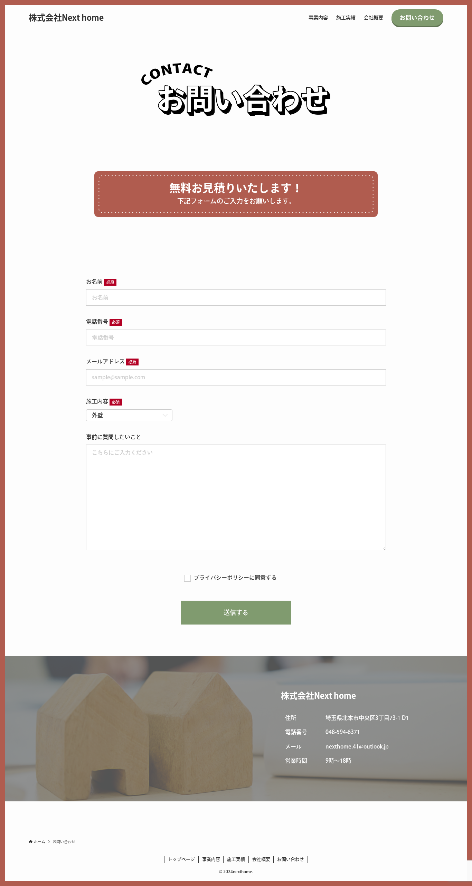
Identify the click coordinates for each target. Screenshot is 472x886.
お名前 (94, 281)
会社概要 (261, 859)
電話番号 (97, 321)
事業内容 (211, 859)
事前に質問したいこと (113, 437)
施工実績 (236, 859)
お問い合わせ (290, 859)
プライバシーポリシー (221, 577)
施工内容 (97, 401)
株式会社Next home (66, 17)
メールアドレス (105, 361)
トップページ (181, 859)
